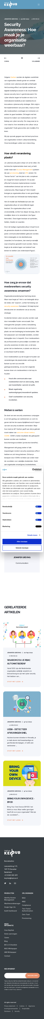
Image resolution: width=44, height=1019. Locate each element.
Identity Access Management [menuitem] (10, 899)
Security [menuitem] (17, 1011)
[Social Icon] (5, 883)
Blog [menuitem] (6, 941)
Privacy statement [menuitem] (9, 1006)
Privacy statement (16, 989)
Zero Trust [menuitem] (26, 914)
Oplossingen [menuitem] (27, 893)
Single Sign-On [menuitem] (10, 907)
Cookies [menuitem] (21, 1006)
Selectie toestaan (22, 548)
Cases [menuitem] (6, 937)
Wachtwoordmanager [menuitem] (12, 903)
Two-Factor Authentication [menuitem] (27, 910)
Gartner (13, 77)
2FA (26, 173)
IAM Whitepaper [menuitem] (10, 952)
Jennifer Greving (11, 19)
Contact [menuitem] (7, 956)
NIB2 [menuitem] (24, 901)
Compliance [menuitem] (26, 905)
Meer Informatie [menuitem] (9, 924)
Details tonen (32, 535)
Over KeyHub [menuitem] (9, 930)
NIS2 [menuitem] (24, 898)
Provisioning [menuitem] (26, 918)
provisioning (14, 173)
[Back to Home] (10, 6)
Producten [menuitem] (9, 893)
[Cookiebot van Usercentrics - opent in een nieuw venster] (32, 469)
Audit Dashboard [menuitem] (10, 911)
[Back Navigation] (22, 58)
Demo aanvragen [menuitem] (10, 934)
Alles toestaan (22, 541)
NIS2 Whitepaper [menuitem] (10, 948)
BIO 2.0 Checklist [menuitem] (10, 945)
